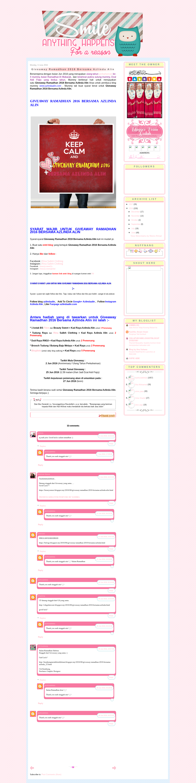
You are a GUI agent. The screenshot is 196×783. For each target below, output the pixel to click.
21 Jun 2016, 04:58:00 (104, 559)
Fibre (46, 328)
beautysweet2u (46, 266)
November (135, 216)
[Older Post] (114, 769)
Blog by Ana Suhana (138, 349)
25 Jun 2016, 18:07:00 (106, 649)
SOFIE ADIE (134, 358)
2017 (131, 204)
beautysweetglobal (47, 269)
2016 (131, 208)
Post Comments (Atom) (51, 774)
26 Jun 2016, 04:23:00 (104, 626)
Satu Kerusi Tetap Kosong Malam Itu (143, 328)
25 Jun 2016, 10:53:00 (106, 599)
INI (93, 274)
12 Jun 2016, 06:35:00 (104, 513)
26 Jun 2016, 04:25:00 (106, 715)
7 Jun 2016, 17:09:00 (104, 454)
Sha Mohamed (141, 385)
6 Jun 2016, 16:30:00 (106, 436)
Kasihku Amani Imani (138, 332)
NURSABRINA (50, 452)
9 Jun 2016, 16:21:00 (106, 477)
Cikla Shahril (140, 398)
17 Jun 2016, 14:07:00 (106, 536)
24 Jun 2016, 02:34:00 (106, 582)
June (133, 233)
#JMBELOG (134, 325)
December (135, 212)
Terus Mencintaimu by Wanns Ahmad (146, 236)
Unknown (41, 534)
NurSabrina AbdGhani (62, 7)
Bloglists (36, 350)
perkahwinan (105, 74)
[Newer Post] (32, 769)
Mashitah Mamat (44, 474)
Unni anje (139, 405)
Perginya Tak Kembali (137, 334)
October (134, 220)
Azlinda (40, 433)
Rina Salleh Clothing (52, 261)
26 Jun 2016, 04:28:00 (104, 688)
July (133, 228)
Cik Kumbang (43, 646)
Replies (43, 446)
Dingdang (41, 596)
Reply (111, 443)
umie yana (139, 391)
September (136, 224)
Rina (55, 333)
